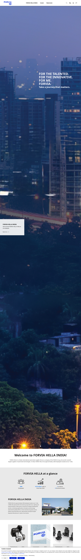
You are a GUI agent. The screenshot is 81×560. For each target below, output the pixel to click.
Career (42, 3)
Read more (5, 231)
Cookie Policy (21, 553)
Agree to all (13, 558)
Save (5, 558)
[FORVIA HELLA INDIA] (40, 446)
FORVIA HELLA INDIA (31, 3)
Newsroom (49, 3)
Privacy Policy (12, 553)
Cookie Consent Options (6, 552)
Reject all (21, 558)
